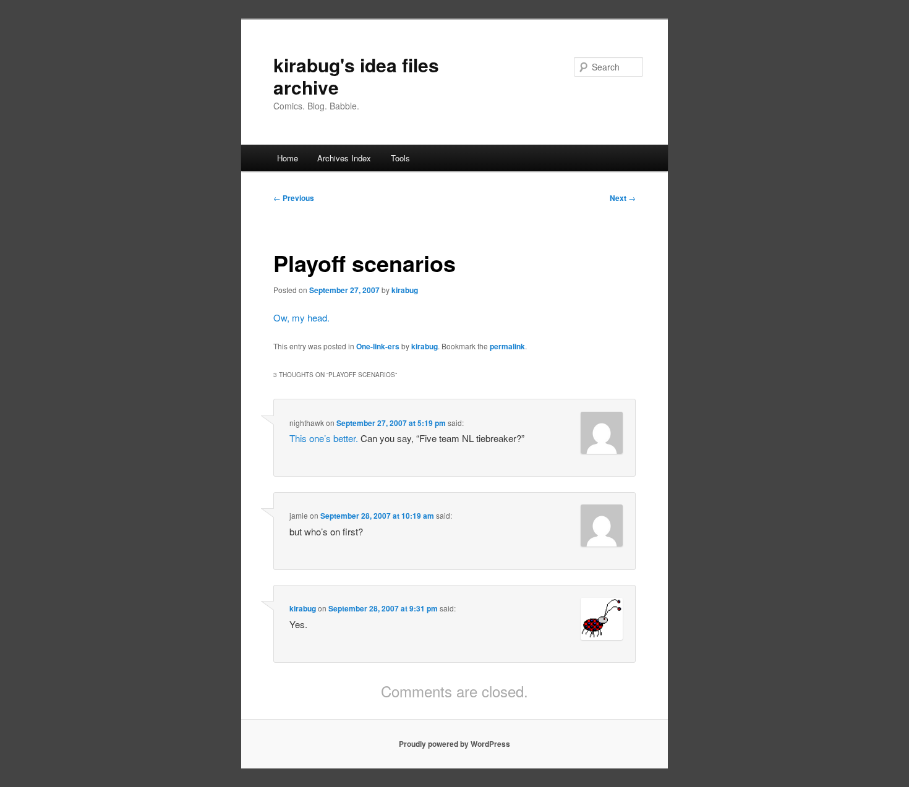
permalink (507, 346)
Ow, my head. (301, 317)
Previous (293, 197)
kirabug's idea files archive (356, 75)
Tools (400, 158)
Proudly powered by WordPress (454, 743)
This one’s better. (323, 438)
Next (623, 197)
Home (287, 158)
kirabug (404, 290)
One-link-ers (377, 346)
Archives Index (344, 158)
